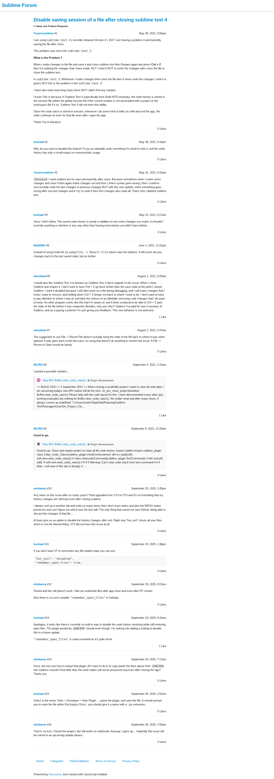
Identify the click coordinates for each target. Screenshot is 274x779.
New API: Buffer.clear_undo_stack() (64, 380)
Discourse (55, 774)
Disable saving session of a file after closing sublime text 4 (100, 20)
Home (40, 761)
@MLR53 (79, 628)
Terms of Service (105, 761)
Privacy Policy (131, 761)
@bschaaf (40, 179)
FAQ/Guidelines (79, 761)
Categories (56, 761)
